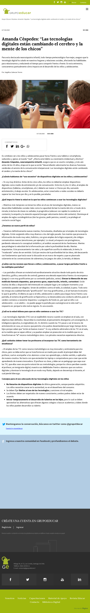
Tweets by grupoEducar (14, 428)
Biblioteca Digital (51, 602)
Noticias (22, 598)
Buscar (74, 3)
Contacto (83, 3)
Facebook (45, 440)
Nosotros (9, 598)
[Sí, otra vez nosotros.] (81, 605)
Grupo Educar (6, 19)
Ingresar (20, 527)
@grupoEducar (75, 423)
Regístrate (6, 527)
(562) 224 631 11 (25, 566)
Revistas (14, 19)
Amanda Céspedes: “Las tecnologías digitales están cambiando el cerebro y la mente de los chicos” (49, 19)
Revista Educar (77, 598)
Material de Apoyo (57, 598)
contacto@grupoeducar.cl (27, 568)
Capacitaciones (37, 598)
